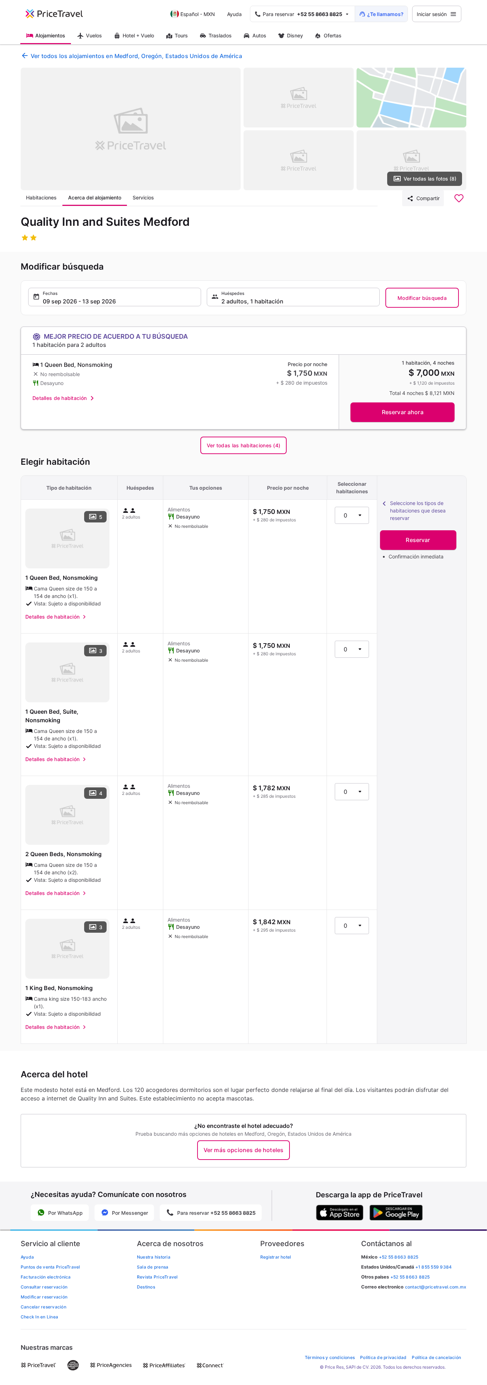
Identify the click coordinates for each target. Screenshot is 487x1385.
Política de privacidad (383, 1357)
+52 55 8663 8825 (410, 1277)
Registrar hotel (275, 1257)
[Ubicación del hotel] (412, 97)
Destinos (146, 1287)
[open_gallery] (131, 129)
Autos (259, 35)
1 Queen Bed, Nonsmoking (61, 577)
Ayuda (234, 14)
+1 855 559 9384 (433, 1267)
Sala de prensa (152, 1267)
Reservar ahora (403, 412)
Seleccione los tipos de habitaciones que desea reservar (418, 510)
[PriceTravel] (59, 14)
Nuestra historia (153, 1257)
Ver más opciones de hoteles (243, 1150)
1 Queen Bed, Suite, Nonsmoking (51, 716)
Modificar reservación (44, 1297)
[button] (114, 297)
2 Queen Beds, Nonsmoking (63, 854)
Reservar (418, 539)
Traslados (220, 35)
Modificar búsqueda (422, 298)
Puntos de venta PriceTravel (50, 1267)
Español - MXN (197, 14)
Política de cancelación (436, 1357)
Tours (181, 35)
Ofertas (333, 35)
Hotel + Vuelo (138, 35)
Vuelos (94, 35)
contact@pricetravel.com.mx (435, 1287)
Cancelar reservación (43, 1306)
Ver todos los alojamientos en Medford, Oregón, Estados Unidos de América (136, 55)
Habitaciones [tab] (41, 197)
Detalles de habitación (59, 398)
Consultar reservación (44, 1287)
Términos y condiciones (330, 1357)
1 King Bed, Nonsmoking (59, 987)
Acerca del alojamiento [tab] (94, 197)
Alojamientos (50, 35)
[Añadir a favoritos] (459, 198)
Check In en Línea (39, 1316)
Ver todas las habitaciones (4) (243, 445)
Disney (295, 35)
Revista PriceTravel (157, 1277)
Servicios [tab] (143, 197)
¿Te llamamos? (385, 14)
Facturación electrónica (46, 1277)
